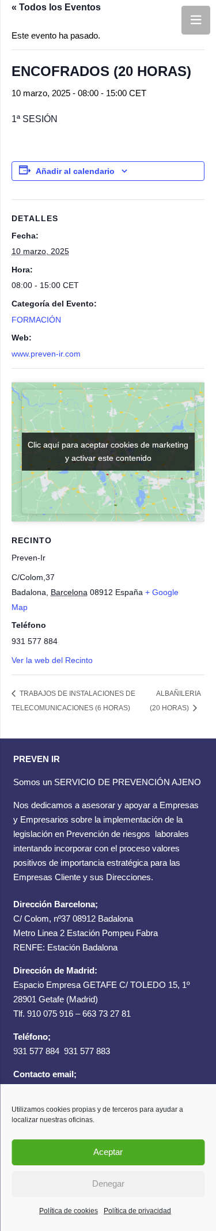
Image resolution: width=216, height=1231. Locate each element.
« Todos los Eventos (56, 7)
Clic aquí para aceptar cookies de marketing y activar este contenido (108, 451)
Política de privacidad (137, 1211)
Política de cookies (68, 1211)
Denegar (108, 1183)
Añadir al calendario (75, 171)
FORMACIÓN (36, 319)
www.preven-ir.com (46, 353)
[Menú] (195, 20)
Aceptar (108, 1152)
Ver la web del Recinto (52, 660)
